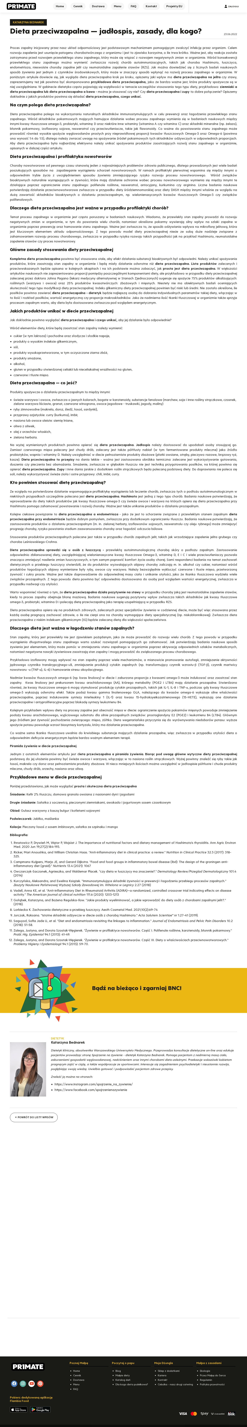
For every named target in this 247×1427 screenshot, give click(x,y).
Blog (118, 1370)
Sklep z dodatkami (169, 1370)
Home (76, 1370)
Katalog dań (123, 1380)
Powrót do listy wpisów (35, 1117)
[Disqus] (123, 1172)
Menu (76, 1384)
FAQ (75, 1389)
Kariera (162, 1375)
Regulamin (206, 1380)
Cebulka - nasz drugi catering (175, 1384)
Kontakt (162, 1380)
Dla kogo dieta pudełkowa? (132, 1384)
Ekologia (205, 1370)
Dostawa (78, 1380)
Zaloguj (233, 6)
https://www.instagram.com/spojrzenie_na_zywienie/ (94, 1084)
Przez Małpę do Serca (213, 1375)
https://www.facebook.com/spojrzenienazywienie (91, 1090)
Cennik (77, 1375)
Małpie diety (123, 1375)
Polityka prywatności (212, 1384)
